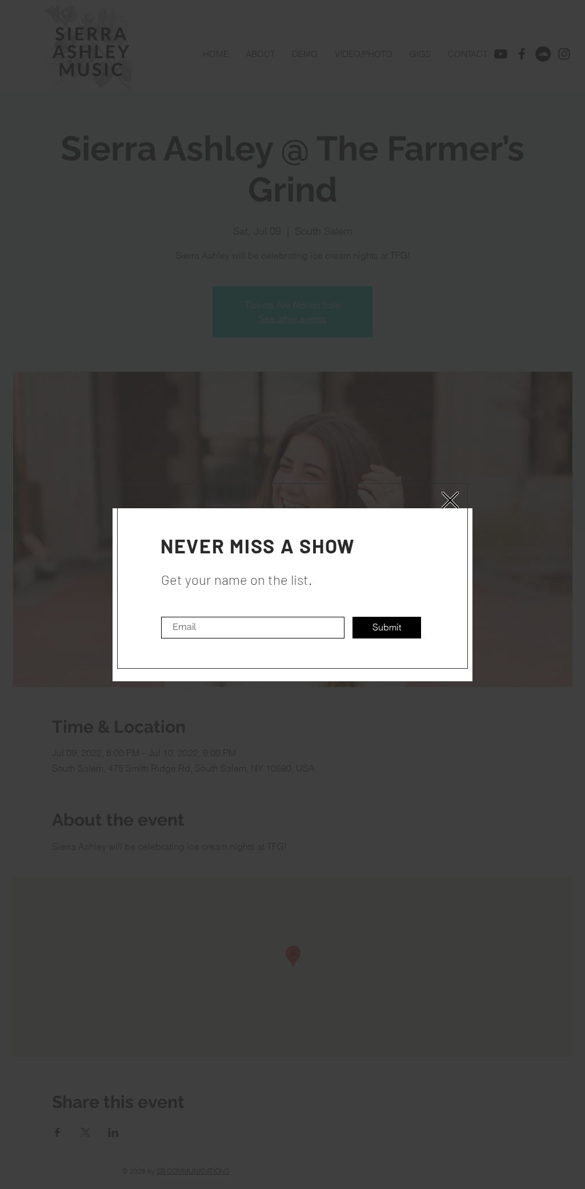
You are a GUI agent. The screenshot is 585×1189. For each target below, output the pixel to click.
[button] (450, 500)
